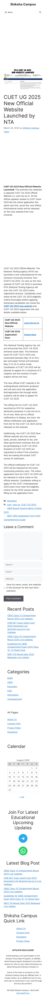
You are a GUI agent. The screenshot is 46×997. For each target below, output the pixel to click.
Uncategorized (14, 699)
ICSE (9, 691)
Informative (12, 695)
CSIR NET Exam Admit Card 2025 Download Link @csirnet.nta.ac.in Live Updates (22, 881)
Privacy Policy (14, 728)
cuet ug (16, 504)
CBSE (10, 682)
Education (12, 501)
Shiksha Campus (23, 4)
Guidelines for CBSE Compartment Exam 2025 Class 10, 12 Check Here (23, 647)
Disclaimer (12, 732)
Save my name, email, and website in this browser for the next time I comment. (23, 587)
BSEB (10, 678)
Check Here (30, 334)
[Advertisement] (23, 44)
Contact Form (14, 723)
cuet (9, 504)
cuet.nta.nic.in (31, 323)
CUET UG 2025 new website (18, 306)
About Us (12, 719)
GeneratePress (23, 993)
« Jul (22, 797)
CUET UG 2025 (28, 504)
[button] (40, 12)
